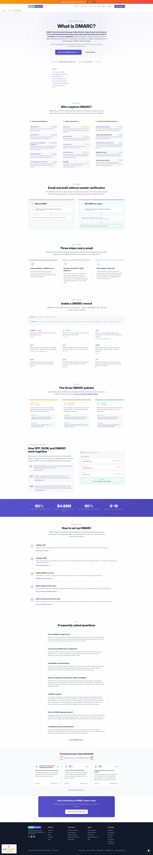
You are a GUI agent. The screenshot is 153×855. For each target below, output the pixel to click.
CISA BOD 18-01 (34, 127)
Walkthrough (92, 6)
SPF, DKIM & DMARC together (61, 83)
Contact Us (110, 830)
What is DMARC (92, 830)
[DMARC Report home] (35, 6)
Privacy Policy (81, 850)
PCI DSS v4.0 (66, 127)
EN (104, 6)
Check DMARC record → (40, 490)
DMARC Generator (73, 834)
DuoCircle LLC (31, 834)
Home (4, 10)
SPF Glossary (71, 839)
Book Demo (111, 834)
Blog (89, 839)
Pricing (99, 6)
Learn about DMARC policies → (44, 604)
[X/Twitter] (29, 837)
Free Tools (83, 6)
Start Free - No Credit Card (76, 812)
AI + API (110, 837)
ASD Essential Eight (35, 154)
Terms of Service (91, 850)
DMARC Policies (92, 832)
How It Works (90, 52)
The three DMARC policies (60, 81)
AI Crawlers (111, 839)
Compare (50, 837)
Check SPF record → (38, 470)
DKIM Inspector (72, 832)
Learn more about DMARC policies (86, 394)
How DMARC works (58, 76)
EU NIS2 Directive (68, 152)
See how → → (91, 2)
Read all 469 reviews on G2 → (76, 790)
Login (109, 6)
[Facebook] (34, 837)
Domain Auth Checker (73, 837)
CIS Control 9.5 (67, 144)
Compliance (111, 841)
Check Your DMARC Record (68, 52)
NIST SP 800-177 (67, 136)
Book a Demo (119, 6)
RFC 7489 (59, 44)
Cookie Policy (100, 850)
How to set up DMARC (59, 85)
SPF (56, 36)
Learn (9, 10)
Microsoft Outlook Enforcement (105, 143)
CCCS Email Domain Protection (38, 162)
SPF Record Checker (73, 830)
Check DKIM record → (40, 480)
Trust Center (111, 843)
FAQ (54, 87)
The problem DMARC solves (60, 74)
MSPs (49, 834)
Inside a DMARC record (59, 78)
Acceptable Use (109, 850)
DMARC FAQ (91, 834)
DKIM (62, 36)
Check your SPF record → (43, 550)
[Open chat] (148, 850)
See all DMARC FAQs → (76, 740)
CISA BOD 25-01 (34, 135)
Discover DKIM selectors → (43, 565)
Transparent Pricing (119, 850)
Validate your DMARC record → (44, 578)
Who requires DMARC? (59, 72)
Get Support (111, 832)
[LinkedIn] (31, 837)
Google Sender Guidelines (103, 127)
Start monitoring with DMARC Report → (47, 591)
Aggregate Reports (93, 837)
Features (76, 6)
